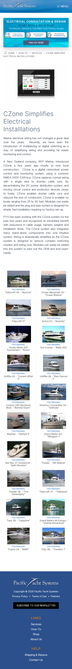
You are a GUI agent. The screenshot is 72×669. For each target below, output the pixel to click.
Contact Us (36, 660)
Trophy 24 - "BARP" (18, 548)
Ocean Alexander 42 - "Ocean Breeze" (54, 292)
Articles (37, 53)
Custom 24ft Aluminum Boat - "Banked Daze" (18, 405)
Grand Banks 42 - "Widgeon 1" (53, 434)
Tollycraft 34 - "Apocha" (18, 291)
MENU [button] (64, 6)
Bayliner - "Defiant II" (18, 432)
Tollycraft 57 (18, 319)
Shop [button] (36, 634)
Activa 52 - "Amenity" (53, 319)
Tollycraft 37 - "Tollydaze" (53, 490)
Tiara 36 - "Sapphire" (18, 519)
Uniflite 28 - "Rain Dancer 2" (53, 376)
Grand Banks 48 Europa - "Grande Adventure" (53, 520)
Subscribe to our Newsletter (36, 605)
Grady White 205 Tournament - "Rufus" (18, 347)
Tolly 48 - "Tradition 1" (53, 548)
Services (36, 624)
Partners (55, 596)
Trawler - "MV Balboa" (54, 461)
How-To (23, 53)
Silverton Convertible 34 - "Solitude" (54, 405)
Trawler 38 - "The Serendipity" (18, 492)
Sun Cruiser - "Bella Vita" (53, 346)
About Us (36, 639)
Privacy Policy (20, 596)
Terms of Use (39, 596)
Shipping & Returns (36, 654)
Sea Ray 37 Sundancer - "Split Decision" (18, 463)
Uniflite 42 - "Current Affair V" (18, 376)
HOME (11, 53)
